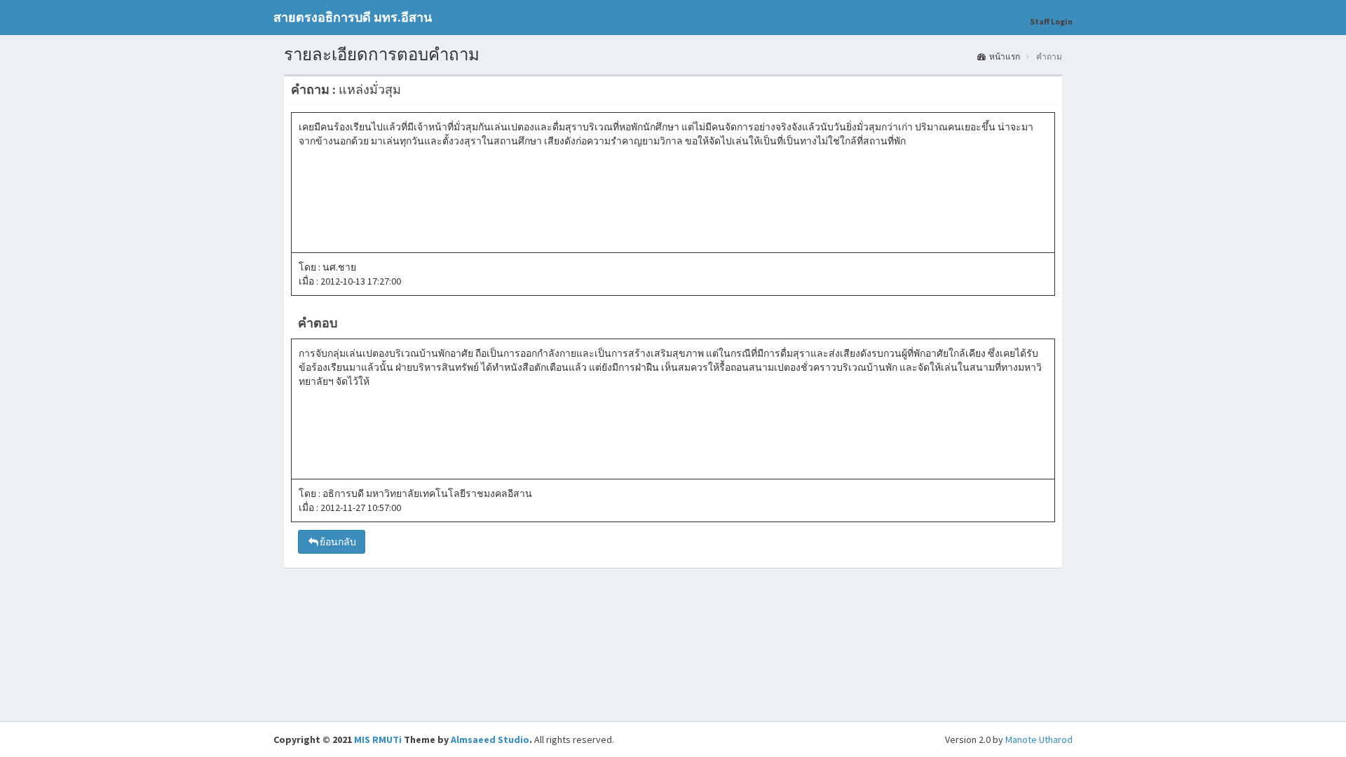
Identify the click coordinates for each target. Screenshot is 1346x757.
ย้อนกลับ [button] (338, 542)
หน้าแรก (1004, 56)
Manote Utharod (1039, 739)
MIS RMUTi (378, 739)
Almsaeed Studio (490, 739)
